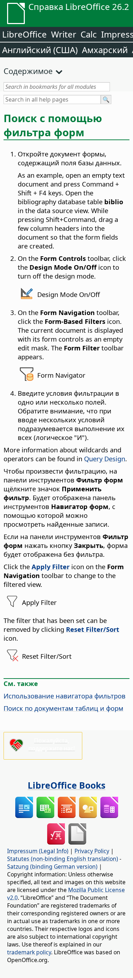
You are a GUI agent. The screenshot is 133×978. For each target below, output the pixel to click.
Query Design (104, 458)
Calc (89, 34)
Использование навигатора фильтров (65, 695)
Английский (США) (40, 50)
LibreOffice (24, 34)
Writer (63, 34)
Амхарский (105, 50)
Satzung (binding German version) (52, 866)
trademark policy (29, 952)
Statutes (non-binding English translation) (62, 859)
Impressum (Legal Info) (37, 851)
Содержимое (28, 70)
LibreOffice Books (66, 785)
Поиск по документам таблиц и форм (63, 708)
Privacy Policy (91, 851)
